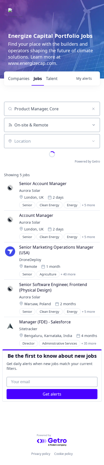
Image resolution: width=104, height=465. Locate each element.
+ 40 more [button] (68, 274)
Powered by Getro (87, 161)
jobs (38, 78)
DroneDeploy (30, 259)
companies (19, 78)
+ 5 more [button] (88, 205)
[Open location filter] (93, 141)
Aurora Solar (29, 190)
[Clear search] (93, 108)
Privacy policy (40, 454)
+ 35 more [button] (88, 343)
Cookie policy (63, 454)
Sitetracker (28, 328)
